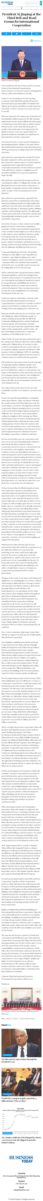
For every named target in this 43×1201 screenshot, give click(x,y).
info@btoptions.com (21, 1190)
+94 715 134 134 (21, 1184)
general (16, 1018)
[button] (21, 8)
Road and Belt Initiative (27, 1018)
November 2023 (7, 1055)
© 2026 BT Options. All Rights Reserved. (21, 1199)
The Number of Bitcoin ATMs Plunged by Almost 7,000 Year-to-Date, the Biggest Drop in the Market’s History (21, 1140)
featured (8, 1018)
